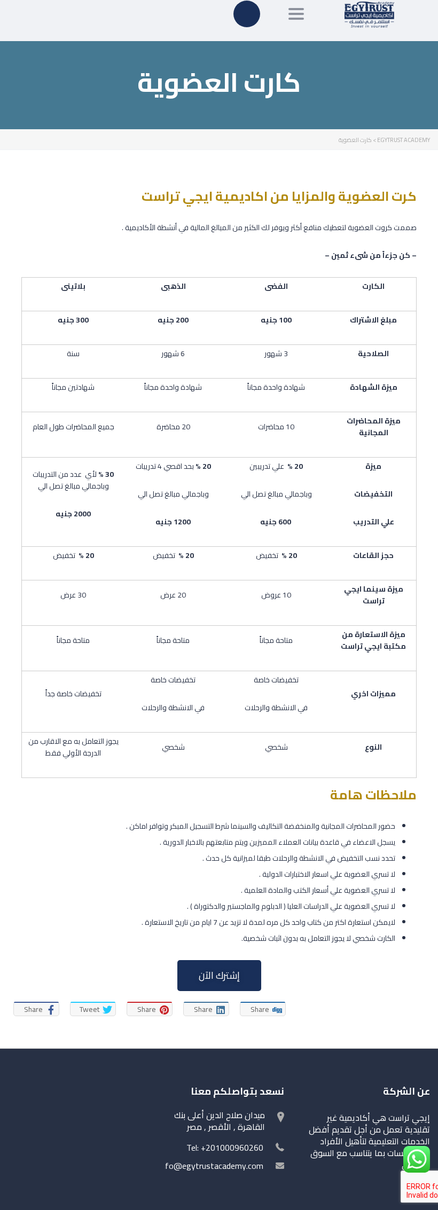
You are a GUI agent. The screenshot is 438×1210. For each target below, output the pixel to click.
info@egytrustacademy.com (211, 1166)
